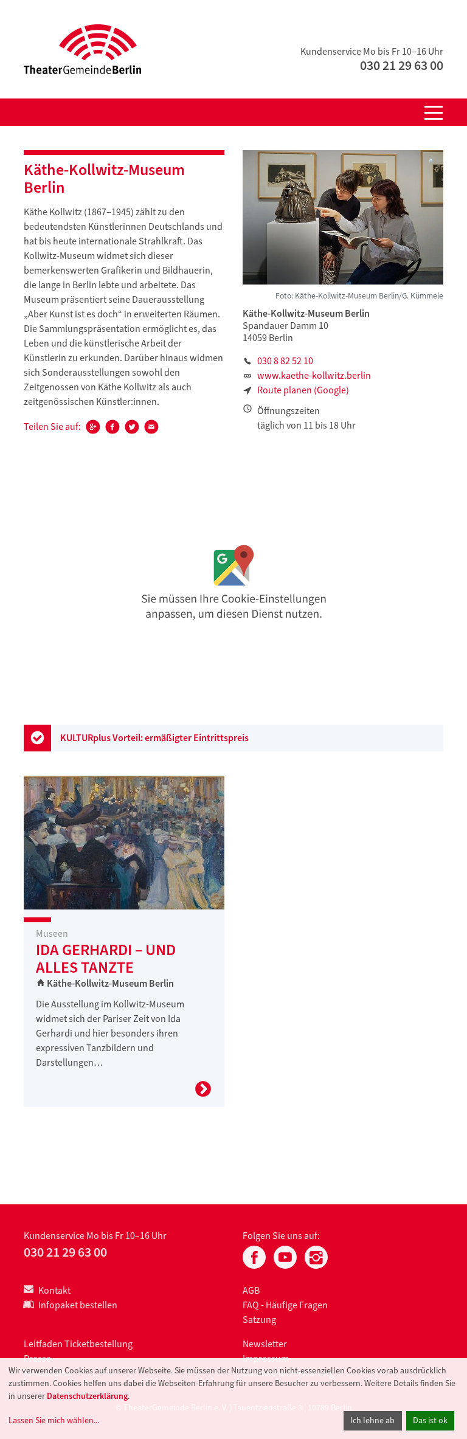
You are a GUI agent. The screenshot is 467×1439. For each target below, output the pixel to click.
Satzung (259, 1319)
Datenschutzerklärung (87, 1396)
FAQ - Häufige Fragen (285, 1305)
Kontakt (54, 1290)
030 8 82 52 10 (285, 360)
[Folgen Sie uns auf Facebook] (254, 1255)
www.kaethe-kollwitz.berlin (314, 375)
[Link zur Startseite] (82, 48)
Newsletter (265, 1343)
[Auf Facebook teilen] (112, 430)
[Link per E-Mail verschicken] (151, 430)
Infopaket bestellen (77, 1305)
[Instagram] (316, 1255)
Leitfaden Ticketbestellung (78, 1343)
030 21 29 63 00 (401, 65)
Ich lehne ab (372, 1420)
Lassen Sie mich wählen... (54, 1420)
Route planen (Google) (303, 390)
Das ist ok (430, 1420)
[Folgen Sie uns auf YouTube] (285, 1255)
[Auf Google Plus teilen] (93, 430)
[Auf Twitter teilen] (132, 430)
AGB (251, 1290)
